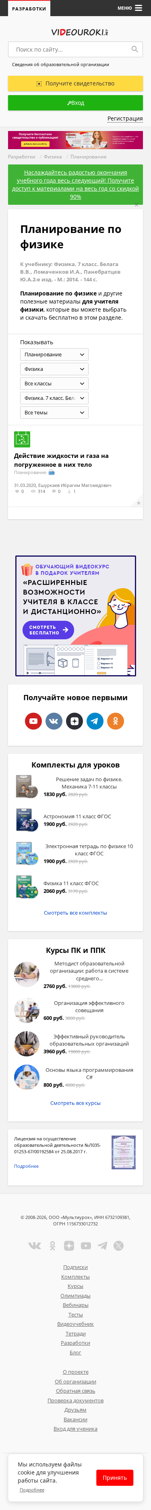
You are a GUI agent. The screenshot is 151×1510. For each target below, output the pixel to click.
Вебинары (76, 1304)
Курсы (75, 1286)
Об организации (75, 1381)
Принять (115, 1477)
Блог (75, 1352)
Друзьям (75, 1409)
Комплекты (75, 1276)
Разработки (29, 9)
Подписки (75, 1267)
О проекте (76, 1371)
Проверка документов (75, 1400)
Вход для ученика (75, 1428)
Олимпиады (75, 1295)
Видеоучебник (75, 1323)
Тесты (75, 1314)
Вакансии (75, 1419)
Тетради (76, 1333)
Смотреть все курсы (75, 1103)
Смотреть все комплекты (75, 912)
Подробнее (26, 1166)
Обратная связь (75, 1390)
